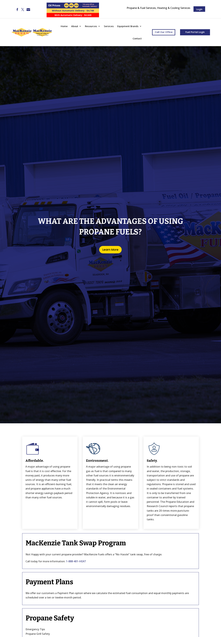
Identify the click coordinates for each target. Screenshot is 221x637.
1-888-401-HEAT (76, 561)
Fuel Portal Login (195, 32)
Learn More (110, 250)
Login (199, 9)
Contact (137, 38)
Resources (91, 26)
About (74, 26)
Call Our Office (163, 32)
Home (64, 26)
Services (109, 26)
